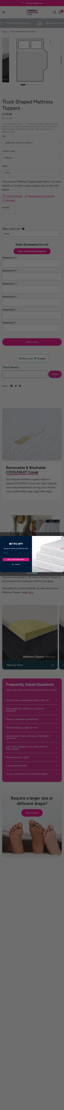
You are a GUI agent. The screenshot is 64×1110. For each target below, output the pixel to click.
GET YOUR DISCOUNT (15, 559)
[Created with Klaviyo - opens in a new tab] (32, 573)
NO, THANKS (16, 564)
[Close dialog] (62, 538)
